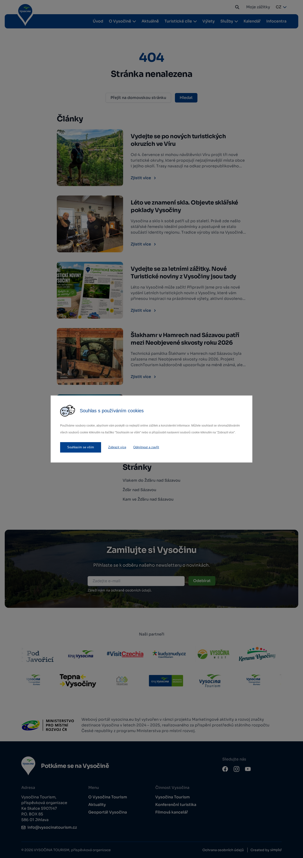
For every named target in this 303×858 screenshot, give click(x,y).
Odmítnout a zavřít (146, 447)
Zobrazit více (117, 447)
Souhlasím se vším (80, 447)
